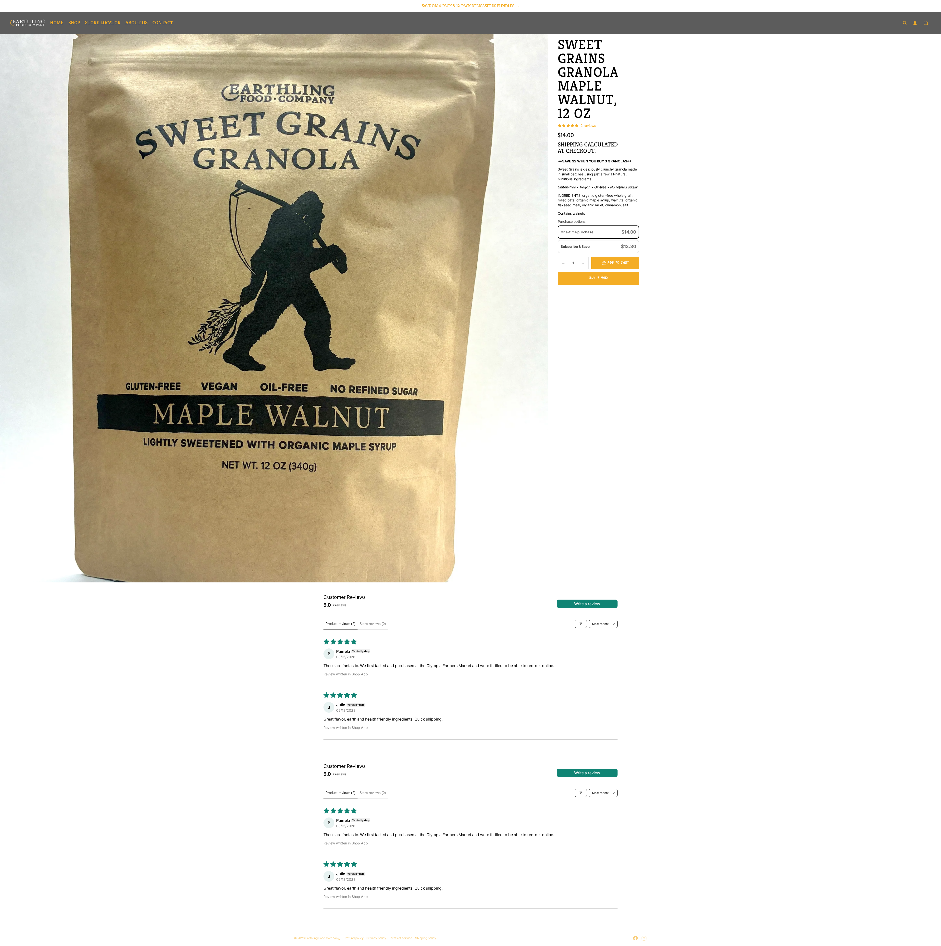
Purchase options (571, 221)
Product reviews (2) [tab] (340, 624)
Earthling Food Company (322, 938)
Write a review (587, 603)
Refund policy (354, 938)
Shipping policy (425, 938)
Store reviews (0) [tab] (372, 624)
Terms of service (400, 938)
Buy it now (598, 278)
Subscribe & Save (575, 246)
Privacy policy (376, 938)
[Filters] (581, 624)
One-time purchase (577, 232)
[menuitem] (56, 22)
